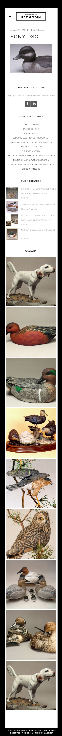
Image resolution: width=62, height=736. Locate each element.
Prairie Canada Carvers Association (31, 160)
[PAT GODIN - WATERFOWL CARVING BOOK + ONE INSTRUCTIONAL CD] (12, 220)
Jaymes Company (31, 129)
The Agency (38, 733)
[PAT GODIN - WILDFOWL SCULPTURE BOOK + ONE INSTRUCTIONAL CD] (12, 193)
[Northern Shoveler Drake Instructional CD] (12, 234)
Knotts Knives (31, 133)
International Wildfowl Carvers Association (31, 165)
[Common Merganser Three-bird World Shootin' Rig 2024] (12, 207)
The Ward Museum (31, 151)
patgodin (40, 30)
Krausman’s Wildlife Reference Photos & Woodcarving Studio (31, 144)
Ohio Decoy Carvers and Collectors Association (31, 156)
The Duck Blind (31, 125)
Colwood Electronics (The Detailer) (31, 138)
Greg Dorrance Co (31, 169)
